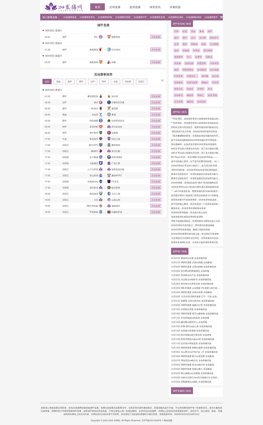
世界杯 (196, 50)
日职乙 (141, 81)
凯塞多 (190, 88)
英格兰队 (178, 88)
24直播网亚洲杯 (175, 17)
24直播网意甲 (211, 17)
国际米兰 (214, 37)
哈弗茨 (198, 56)
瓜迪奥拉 (178, 82)
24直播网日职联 (123, 17)
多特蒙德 (201, 69)
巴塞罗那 (178, 75)
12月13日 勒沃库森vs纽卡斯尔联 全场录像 (191, 334)
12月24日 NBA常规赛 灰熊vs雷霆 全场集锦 (191, 292)
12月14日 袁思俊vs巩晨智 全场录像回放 (190, 330)
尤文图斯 (214, 44)
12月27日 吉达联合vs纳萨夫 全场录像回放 (191, 279)
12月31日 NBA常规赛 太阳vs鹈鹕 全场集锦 (191, 262)
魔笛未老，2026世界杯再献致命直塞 (188, 208)
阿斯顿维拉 (188, 69)
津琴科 (200, 88)
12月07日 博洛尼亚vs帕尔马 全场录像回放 (191, 360)
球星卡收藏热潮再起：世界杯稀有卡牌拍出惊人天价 (195, 220)
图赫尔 (205, 82)
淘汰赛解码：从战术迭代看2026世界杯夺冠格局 (193, 144)
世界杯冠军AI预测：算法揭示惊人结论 (189, 212)
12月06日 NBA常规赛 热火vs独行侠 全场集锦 (192, 364)
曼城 (201, 31)
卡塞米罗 (214, 63)
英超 (58, 81)
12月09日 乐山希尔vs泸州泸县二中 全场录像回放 (194, 351)
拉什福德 (214, 69)
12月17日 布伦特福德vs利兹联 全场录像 (190, 317)
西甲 (81, 81)
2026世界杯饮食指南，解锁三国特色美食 (190, 229)
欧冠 (185, 31)
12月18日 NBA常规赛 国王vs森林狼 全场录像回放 (194, 313)
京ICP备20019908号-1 (152, 420)
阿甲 (104, 81)
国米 (176, 50)
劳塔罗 (215, 82)
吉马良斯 (178, 101)
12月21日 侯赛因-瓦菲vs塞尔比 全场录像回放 (192, 300)
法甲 (93, 81)
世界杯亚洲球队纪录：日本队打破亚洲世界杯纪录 (194, 242)
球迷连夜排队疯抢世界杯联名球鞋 (187, 216)
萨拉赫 (177, 63)
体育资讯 (155, 7)
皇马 (193, 37)
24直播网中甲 (140, 17)
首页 (97, 7)
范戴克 (209, 56)
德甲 (210, 31)
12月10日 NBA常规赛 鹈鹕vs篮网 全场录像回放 (193, 347)
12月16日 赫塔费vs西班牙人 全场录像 (189, 321)
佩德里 (190, 95)
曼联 (185, 44)
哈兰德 (215, 75)
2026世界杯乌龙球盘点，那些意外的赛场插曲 (192, 225)
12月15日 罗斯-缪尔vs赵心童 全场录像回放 (191, 326)
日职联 (128, 81)
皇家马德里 (192, 82)
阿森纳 (194, 44)
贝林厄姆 (189, 63)
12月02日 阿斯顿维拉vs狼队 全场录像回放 (191, 381)
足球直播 (114, 7)
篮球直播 (135, 7)
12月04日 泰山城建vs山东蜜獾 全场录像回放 (192, 373)
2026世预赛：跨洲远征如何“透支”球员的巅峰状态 (194, 182)
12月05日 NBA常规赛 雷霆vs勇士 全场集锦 (191, 368)
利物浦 (186, 50)
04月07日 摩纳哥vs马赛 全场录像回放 (189, 258)
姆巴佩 (205, 75)
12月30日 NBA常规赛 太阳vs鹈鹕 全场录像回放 (193, 266)
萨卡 (210, 88)
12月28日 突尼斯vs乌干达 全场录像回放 (190, 275)
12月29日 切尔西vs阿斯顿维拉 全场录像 (190, 270)
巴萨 (176, 31)
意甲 (70, 81)
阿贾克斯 (201, 63)
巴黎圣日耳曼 (192, 76)
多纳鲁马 (178, 95)
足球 (176, 44)
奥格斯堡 (178, 56)
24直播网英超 (70, 17)
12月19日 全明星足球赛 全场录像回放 (189, 309)
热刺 (204, 44)
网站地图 (168, 420)
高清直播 (155, 36)
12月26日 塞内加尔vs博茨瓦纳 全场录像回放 (192, 283)
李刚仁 (200, 95)
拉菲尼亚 (201, 101)
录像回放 (175, 7)
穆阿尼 (190, 101)
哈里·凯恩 (212, 95)
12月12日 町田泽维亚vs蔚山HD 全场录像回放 (192, 339)
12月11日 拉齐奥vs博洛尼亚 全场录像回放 (191, 343)
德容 (176, 69)
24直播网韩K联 (105, 17)
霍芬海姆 (208, 50)
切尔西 (202, 37)
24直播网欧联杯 (194, 17)
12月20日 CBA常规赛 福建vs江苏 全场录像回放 (193, 304)
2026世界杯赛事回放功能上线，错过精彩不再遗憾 (195, 233)
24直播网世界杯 (87, 17)
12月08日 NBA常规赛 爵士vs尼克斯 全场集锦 (192, 356)
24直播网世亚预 (157, 17)
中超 (115, 81)
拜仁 (189, 56)
